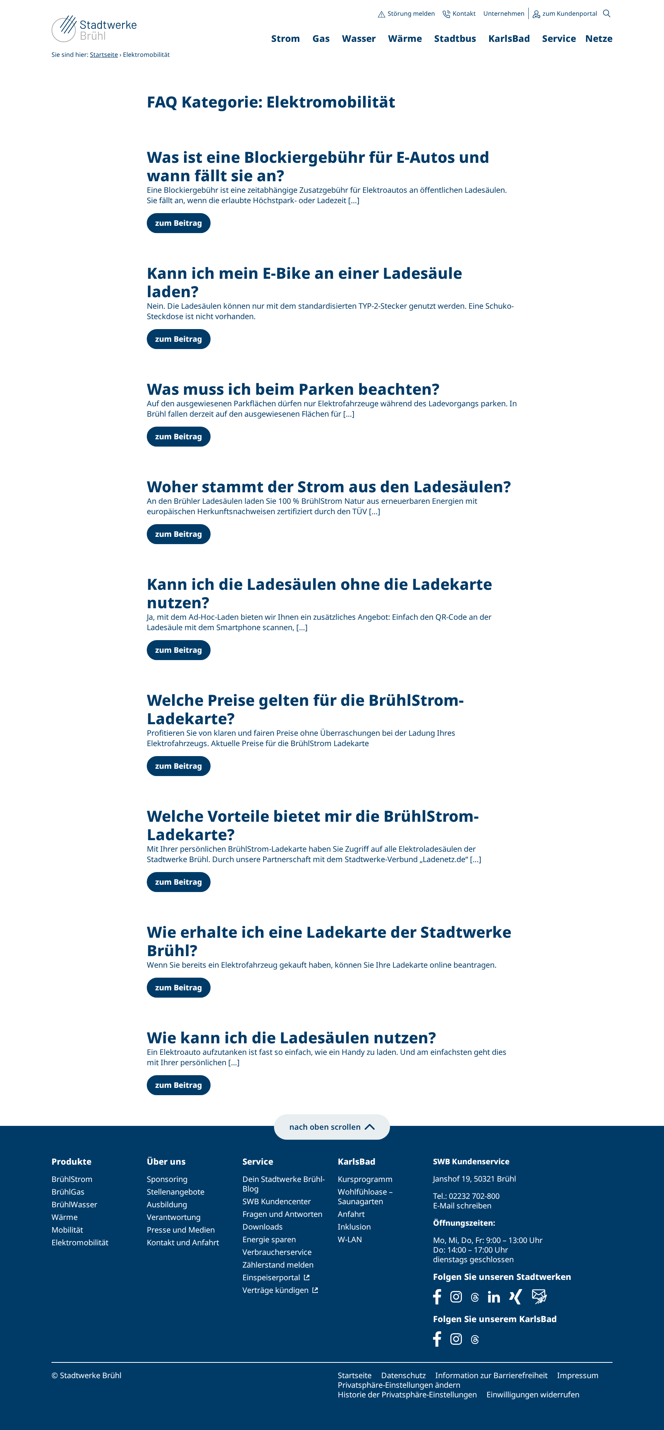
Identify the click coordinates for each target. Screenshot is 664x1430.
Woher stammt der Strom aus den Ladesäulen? (329, 486)
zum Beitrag (178, 223)
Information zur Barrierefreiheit (491, 1375)
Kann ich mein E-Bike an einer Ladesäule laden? (304, 282)
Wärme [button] (405, 38)
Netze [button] (599, 38)
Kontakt (464, 13)
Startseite (104, 54)
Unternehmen (504, 13)
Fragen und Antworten (282, 1214)
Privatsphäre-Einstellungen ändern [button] (399, 1385)
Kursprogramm (365, 1179)
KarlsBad (356, 1161)
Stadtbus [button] (455, 38)
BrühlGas (68, 1192)
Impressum (578, 1375)
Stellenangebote (175, 1192)
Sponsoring (167, 1179)
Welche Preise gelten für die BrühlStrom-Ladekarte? (305, 709)
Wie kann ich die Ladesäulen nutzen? (291, 1037)
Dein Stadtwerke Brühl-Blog (283, 1184)
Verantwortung (174, 1217)
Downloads (262, 1226)
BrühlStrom (72, 1179)
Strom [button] (285, 38)
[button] (607, 13)
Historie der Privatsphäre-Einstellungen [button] (407, 1394)
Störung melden (411, 13)
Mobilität (67, 1230)
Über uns (166, 1161)
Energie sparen (269, 1239)
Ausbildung (167, 1204)
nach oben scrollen (325, 1127)
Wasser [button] (359, 38)
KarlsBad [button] (509, 38)
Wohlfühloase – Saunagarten (365, 1197)
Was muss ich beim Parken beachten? (293, 388)
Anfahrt (351, 1214)
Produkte (71, 1161)
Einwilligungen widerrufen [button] (532, 1394)
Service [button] (559, 38)
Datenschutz (403, 1375)
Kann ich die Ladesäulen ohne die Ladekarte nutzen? (319, 593)
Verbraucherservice (277, 1252)
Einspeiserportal (271, 1277)
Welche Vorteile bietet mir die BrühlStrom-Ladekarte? (313, 825)
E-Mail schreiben (462, 1205)
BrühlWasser (74, 1204)
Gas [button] (321, 38)
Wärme (64, 1217)
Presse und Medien (181, 1230)
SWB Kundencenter (276, 1201)
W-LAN (350, 1239)
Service (257, 1161)
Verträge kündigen (275, 1290)
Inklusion (354, 1226)
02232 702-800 (474, 1196)
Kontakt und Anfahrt (183, 1242)
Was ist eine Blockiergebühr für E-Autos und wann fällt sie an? (318, 166)
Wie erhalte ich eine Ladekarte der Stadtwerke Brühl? (329, 941)
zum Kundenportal (570, 13)
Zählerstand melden (278, 1265)
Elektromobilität (79, 1242)
